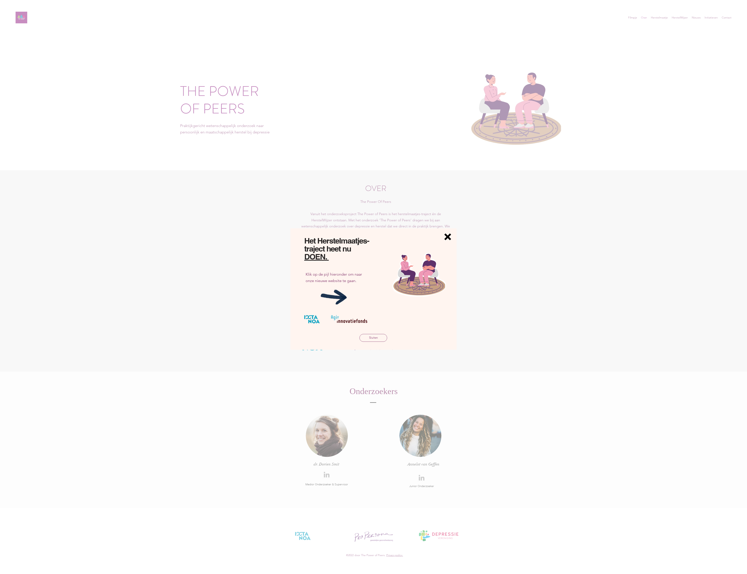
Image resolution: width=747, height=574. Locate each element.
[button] (447, 236)
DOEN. (316, 256)
